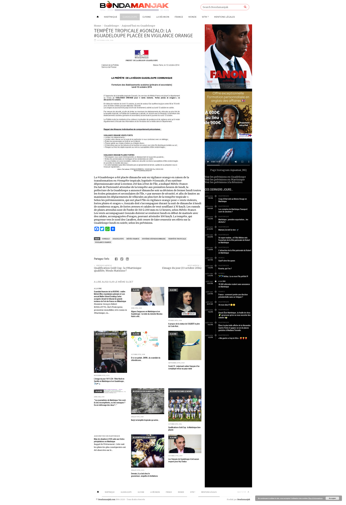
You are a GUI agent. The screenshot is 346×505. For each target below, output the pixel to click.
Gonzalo (106, 239)
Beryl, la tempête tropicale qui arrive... (145, 420)
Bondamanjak (243, 499)
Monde (192, 17)
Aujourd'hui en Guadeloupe (138, 25)
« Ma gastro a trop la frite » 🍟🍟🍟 (232, 338)
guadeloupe (118, 239)
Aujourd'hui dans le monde (181, 391)
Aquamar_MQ (238, 170)
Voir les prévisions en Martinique (225, 179)
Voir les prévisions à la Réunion (223, 182)
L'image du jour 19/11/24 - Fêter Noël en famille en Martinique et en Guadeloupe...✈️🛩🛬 (109, 381)
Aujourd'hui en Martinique (106, 334)
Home (97, 25)
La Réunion (162, 17)
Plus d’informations (315, 498)
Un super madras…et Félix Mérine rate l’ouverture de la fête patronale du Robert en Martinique (234, 240)
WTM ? (205, 17)
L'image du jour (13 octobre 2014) (181, 267)
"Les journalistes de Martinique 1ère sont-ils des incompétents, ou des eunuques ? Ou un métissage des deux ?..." (110, 402)
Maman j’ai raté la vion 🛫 (228, 230)
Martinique (110, 17)
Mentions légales (224, 17)
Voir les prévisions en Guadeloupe (225, 176)
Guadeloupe (130, 17)
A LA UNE (98, 289)
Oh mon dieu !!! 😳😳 (226, 305)
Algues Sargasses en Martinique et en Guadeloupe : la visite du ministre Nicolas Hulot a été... (146, 313)
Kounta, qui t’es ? (225, 268)
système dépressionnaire (153, 239)
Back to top (241, 492)
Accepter (332, 498)
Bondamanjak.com (106, 499)
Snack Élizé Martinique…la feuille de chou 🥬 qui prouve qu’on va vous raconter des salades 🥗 (234, 315)
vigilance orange (103, 242)
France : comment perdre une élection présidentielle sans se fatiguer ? (233, 295)
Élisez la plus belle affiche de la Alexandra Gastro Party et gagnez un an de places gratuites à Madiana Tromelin (234, 328)
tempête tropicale (177, 239)
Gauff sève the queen (226, 260)
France (179, 17)
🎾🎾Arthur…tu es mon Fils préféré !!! (233, 276)
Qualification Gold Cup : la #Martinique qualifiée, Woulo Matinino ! (117, 269)
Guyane (146, 17)
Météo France (133, 239)
